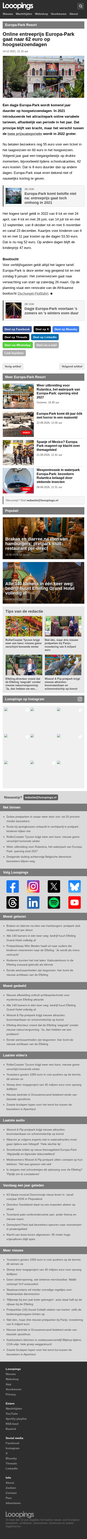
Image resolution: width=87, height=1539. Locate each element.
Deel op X (42, 329)
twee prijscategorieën (24, 134)
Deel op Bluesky (66, 329)
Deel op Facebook (17, 329)
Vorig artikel (13, 366)
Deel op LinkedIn (45, 337)
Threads (11, 1463)
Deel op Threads (16, 337)
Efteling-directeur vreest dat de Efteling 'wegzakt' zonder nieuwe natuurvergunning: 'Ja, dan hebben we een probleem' (42, 1029)
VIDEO (26, 433)
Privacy (11, 1394)
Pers (9, 1498)
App (8, 1384)
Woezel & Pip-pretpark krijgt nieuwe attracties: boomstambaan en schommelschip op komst (62, 683)
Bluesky (11, 1458)
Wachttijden (24, 13)
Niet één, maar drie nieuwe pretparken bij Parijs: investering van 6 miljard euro (61, 644)
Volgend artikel (72, 366)
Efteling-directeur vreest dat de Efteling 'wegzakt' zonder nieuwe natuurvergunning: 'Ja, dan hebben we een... (23, 683)
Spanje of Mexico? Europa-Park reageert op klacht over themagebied (58, 445)
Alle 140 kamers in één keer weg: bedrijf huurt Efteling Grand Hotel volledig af (39, 588)
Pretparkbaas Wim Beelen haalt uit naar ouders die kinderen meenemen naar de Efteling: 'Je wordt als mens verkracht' (43, 950)
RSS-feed (12, 1423)
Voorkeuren (59, 13)
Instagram (12, 1448)
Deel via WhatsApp (18, 345)
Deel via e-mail (47, 345)
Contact (11, 1493)
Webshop (41, 13)
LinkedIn (12, 1468)
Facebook (12, 1443)
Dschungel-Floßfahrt (33, 293)
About (73, 13)
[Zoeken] (80, 6)
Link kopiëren (14, 353)
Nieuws (8, 13)
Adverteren (13, 1503)
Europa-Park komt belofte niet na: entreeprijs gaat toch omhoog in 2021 (50, 198)
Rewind (11, 1428)
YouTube (12, 1413)
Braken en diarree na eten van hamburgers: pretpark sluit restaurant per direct (36, 544)
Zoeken (11, 1487)
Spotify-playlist (16, 1418)
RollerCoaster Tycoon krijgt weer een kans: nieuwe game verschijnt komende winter (23, 643)
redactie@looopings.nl (42, 500)
